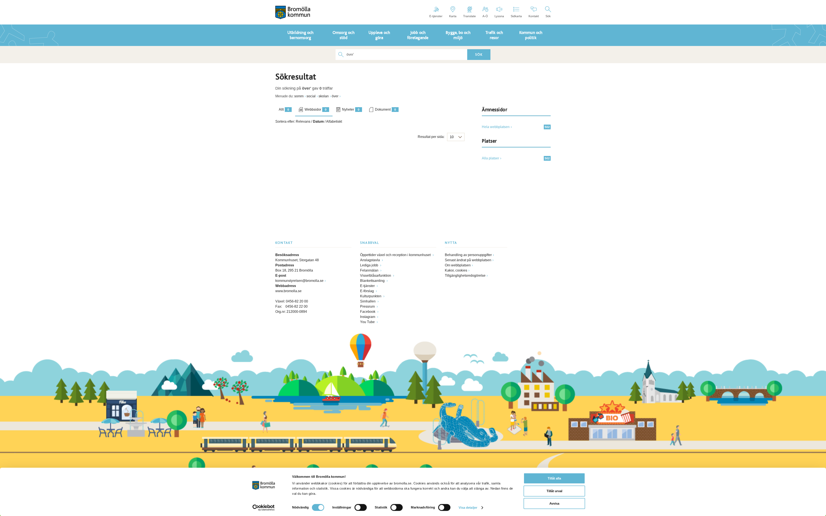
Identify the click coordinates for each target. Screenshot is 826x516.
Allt (284, 109)
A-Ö (485, 16)
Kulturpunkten (371, 296)
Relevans (303, 121)
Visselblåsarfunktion (376, 275)
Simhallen (368, 301)
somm (299, 96)
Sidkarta (516, 16)
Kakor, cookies (456, 270)
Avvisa (554, 503)
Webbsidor (316, 109)
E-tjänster (435, 16)
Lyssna (499, 16)
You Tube (368, 322)
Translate (469, 16)
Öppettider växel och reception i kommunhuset (395, 255)
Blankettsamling (372, 280)
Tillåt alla (554, 478)
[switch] (360, 507)
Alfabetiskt (334, 121)
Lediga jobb (369, 265)
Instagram (368, 317)
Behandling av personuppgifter (468, 255)
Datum (318, 121)
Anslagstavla (370, 260)
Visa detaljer (468, 507)
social (311, 96)
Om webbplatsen (458, 265)
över (335, 96)
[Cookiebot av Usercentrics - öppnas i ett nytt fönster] (263, 507)
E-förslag (367, 291)
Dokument (385, 109)
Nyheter (350, 109)
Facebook (368, 311)
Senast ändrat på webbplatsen (468, 260)
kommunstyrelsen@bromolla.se (299, 280)
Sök (548, 16)
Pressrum (368, 306)
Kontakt (534, 16)
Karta (452, 16)
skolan (324, 96)
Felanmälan (369, 270)
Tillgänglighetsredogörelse (465, 275)
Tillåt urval (554, 491)
